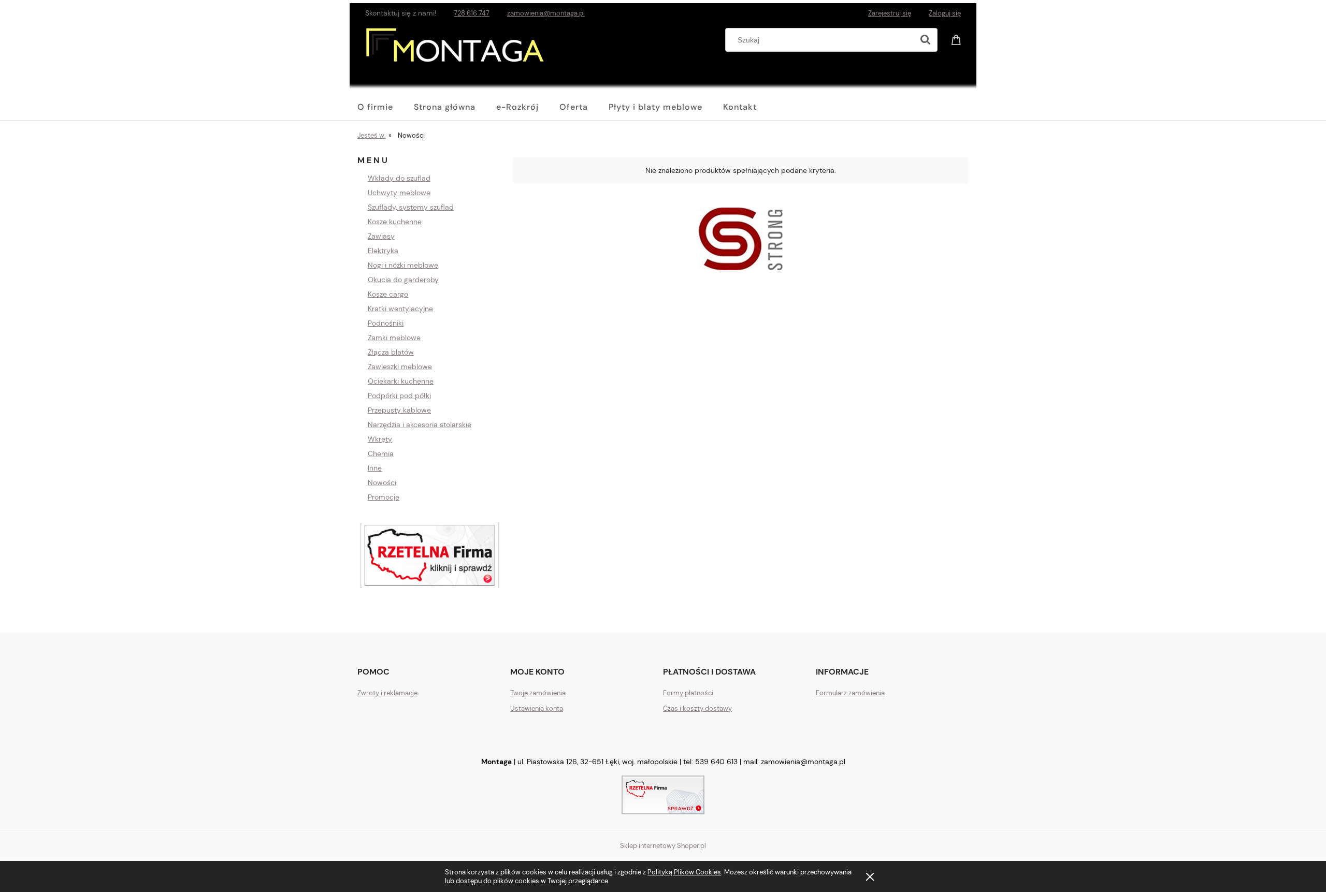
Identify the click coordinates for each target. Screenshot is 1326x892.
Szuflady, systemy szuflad (411, 207)
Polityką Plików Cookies (684, 872)
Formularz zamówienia (850, 693)
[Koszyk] (957, 38)
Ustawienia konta (536, 708)
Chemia (381, 453)
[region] (429, 556)
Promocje (383, 497)
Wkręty (380, 439)
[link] (741, 239)
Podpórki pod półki (399, 395)
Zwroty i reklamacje (387, 693)
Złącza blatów (391, 352)
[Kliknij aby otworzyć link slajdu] (429, 556)
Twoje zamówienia (538, 693)
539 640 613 (716, 761)
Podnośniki (385, 323)
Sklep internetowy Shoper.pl (663, 845)
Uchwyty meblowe (399, 192)
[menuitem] (385, 107)
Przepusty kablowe (399, 410)
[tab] (605, 283)
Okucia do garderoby (403, 279)
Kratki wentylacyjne (400, 308)
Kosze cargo (388, 294)
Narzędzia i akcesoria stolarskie (419, 424)
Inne (375, 468)
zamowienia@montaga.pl (546, 13)
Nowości (382, 482)
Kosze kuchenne (395, 221)
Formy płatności (688, 693)
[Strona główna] (456, 54)
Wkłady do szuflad (399, 178)
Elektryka (383, 250)
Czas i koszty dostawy (697, 708)
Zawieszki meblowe (400, 366)
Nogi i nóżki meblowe (403, 265)
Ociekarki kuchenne (401, 381)
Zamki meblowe (394, 337)
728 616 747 (471, 13)
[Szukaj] (925, 40)
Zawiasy (381, 236)
